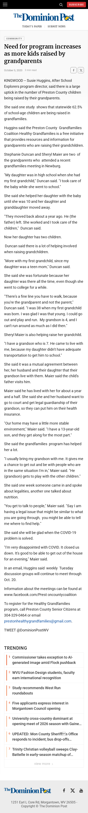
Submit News (57, 26)
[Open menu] (5, 4)
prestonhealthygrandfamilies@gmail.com (37, 621)
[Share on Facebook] (73, 70)
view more (42, 764)
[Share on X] (81, 70)
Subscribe (76, 4)
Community (14, 38)
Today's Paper (32, 26)
